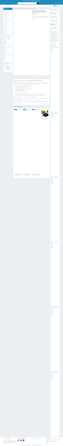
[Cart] (58, 3)
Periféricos (5, 29)
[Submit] (38, 3)
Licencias (5, 24)
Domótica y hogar (6, 19)
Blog (32, 438)
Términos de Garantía (38, 438)
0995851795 (57, 6)
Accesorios (5, 12)
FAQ (33, 438)
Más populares (6, 26)
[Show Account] (55, 3)
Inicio (14, 8)
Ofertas (5, 10)
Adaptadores (6, 14)
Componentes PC (17, 8)
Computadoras (6, 17)
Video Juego (6, 33)
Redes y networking (7, 31)
